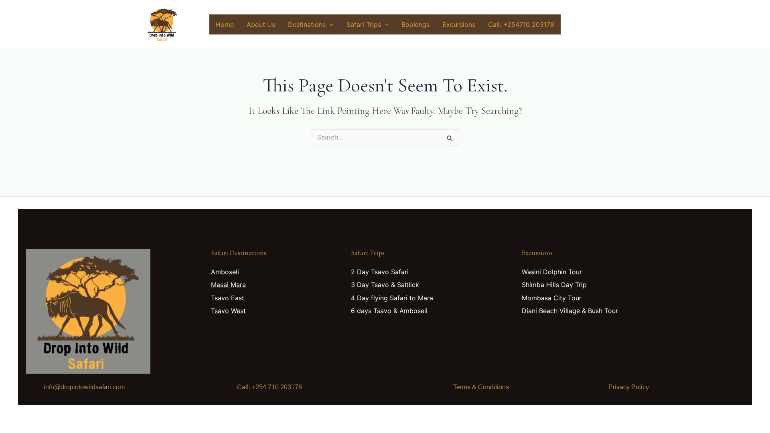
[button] (330, 24)
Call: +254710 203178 (521, 24)
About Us (261, 24)
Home (225, 24)
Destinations (307, 24)
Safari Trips (363, 24)
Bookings (415, 24)
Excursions (458, 24)
